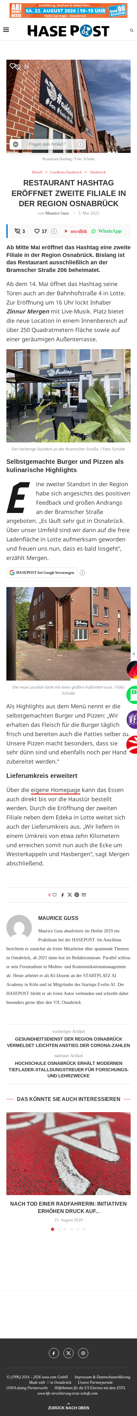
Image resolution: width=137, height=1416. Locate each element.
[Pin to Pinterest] (77, 895)
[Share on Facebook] (63, 895)
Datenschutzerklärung (113, 1377)
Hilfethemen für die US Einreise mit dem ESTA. (90, 1388)
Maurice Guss (57, 213)
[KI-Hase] (16, 144)
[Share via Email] (84, 895)
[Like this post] (54, 895)
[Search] (131, 30)
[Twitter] (68, 1353)
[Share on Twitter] (70, 895)
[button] (11, 1171)
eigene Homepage (55, 790)
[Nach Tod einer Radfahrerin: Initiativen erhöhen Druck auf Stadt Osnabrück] (68, 1153)
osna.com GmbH (55, 1377)
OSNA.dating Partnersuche (27, 1388)
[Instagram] (83, 1353)
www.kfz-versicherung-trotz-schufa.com (68, 1393)
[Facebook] (54, 1353)
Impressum (83, 1377)
